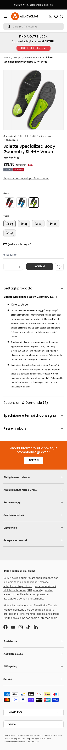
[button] (61, 16)
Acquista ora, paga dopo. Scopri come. (26, 178)
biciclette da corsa (14, 590)
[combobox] (33, 26)
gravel (37, 590)
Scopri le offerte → (33, 47)
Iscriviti (34, 460)
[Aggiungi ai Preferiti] (59, 266)
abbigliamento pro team (17, 586)
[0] (56, 16)
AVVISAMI (39, 266)
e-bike (49, 590)
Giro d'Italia (40, 605)
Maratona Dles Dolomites (28, 609)
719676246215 (10, 139)
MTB (29, 590)
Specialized (9, 136)
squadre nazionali (45, 586)
